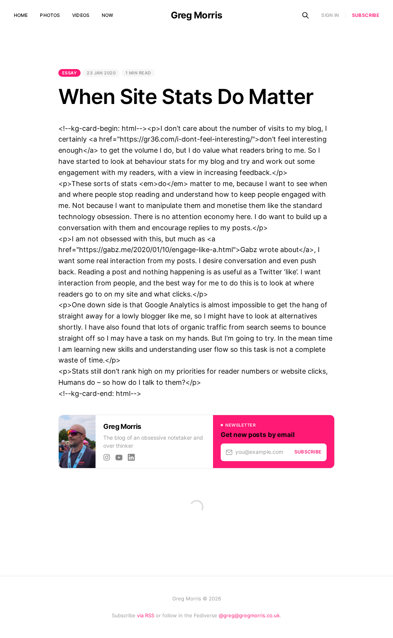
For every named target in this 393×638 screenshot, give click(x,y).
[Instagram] (106, 457)
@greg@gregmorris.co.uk (249, 615)
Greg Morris (196, 15)
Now (107, 15)
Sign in (330, 15)
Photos (50, 15)
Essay (69, 73)
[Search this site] (305, 15)
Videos (80, 15)
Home (21, 15)
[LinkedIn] (131, 457)
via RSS (145, 615)
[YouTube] (119, 457)
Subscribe (365, 15)
